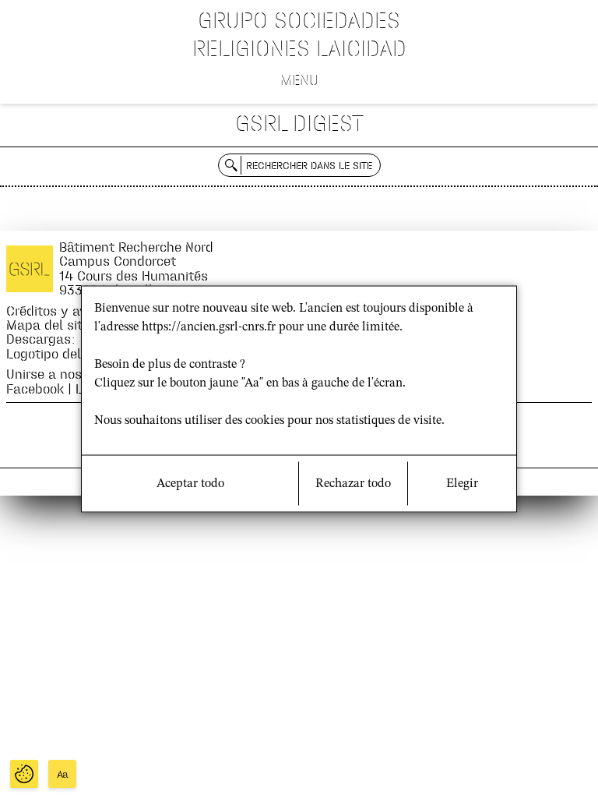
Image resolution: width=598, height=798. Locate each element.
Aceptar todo (190, 484)
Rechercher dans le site (309, 165)
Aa (63, 774)
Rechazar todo (353, 484)
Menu (299, 79)
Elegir (462, 484)
